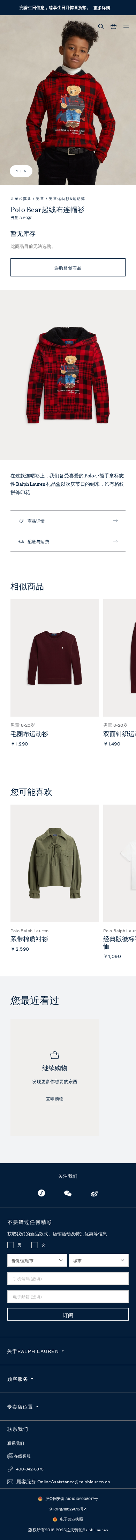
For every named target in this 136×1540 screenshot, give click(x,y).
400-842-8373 (29, 1469)
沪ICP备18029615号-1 (68, 1509)
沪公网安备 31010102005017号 (71, 1498)
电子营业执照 (71, 1519)
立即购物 (54, 1099)
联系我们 (15, 1443)
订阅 (68, 1315)
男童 (41, 198)
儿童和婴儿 (21, 198)
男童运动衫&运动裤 (67, 198)
